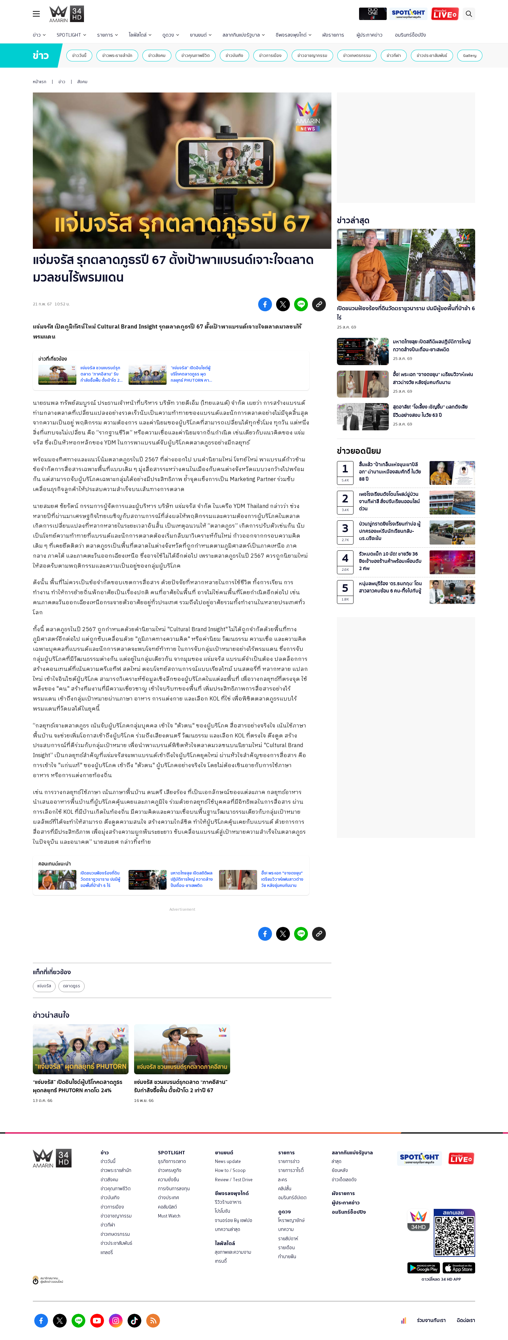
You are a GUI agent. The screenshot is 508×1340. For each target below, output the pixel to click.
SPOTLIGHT (69, 35)
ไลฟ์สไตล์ (138, 35)
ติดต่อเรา (466, 1320)
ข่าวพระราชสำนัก (117, 55)
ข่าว (37, 35)
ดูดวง (168, 35)
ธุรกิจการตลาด (172, 1161)
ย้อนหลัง (340, 1170)
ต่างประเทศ (168, 1197)
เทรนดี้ (221, 1261)
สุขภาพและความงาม (233, 1252)
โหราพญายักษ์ (291, 1220)
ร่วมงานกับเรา (431, 1320)
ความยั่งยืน (168, 1179)
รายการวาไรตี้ (291, 1170)
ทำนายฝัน (287, 1256)
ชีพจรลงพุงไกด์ (291, 35)
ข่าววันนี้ (79, 55)
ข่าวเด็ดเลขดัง (344, 1179)
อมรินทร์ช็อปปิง (410, 35)
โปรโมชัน (222, 1211)
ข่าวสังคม (157, 55)
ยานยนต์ (198, 35)
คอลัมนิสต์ (167, 1207)
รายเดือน (286, 1247)
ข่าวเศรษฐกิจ (169, 1170)
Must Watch (169, 1216)
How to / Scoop (230, 1170)
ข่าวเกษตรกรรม (357, 55)
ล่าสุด (336, 1161)
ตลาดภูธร (71, 986)
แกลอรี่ (107, 1252)
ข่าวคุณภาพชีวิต (195, 55)
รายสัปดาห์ (288, 1238)
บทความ (286, 1229)
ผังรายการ (333, 35)
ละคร (282, 1179)
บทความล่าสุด (227, 1229)
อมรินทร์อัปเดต (292, 1197)
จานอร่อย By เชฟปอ (233, 1220)
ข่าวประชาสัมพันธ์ (432, 55)
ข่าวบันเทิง (234, 55)
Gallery (470, 55)
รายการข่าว (289, 1161)
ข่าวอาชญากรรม (312, 55)
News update (228, 1161)
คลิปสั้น (284, 1188)
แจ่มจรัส (44, 986)
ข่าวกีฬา (394, 55)
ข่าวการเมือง (270, 55)
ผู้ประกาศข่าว (370, 35)
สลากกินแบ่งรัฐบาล (241, 35)
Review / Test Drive (234, 1179)
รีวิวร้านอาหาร (228, 1202)
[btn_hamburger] (36, 14)
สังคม (82, 82)
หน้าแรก (39, 82)
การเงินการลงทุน (174, 1188)
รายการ (105, 35)
